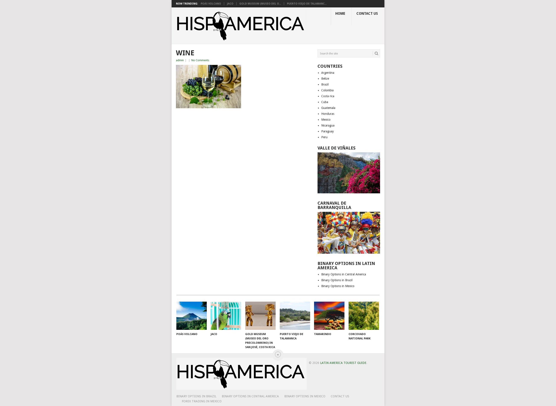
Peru (324, 137)
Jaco (230, 3)
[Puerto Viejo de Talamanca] (295, 316)
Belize (325, 78)
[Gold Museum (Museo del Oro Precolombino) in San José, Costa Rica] (260, 316)
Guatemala (328, 108)
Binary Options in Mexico (337, 286)
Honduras (327, 113)
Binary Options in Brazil (336, 280)
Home (340, 14)
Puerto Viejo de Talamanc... (307, 3)
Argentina (327, 72)
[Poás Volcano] (191, 316)
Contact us (367, 14)
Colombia (327, 90)
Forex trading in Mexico (202, 401)
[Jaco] (226, 316)
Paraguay (327, 131)
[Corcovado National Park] (364, 316)
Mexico (326, 119)
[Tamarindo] (329, 316)
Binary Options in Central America (343, 274)
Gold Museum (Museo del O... (260, 3)
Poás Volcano (211, 3)
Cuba (324, 102)
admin (180, 60)
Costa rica (327, 96)
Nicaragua (327, 125)
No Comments (200, 60)
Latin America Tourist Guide (343, 363)
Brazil (325, 84)
